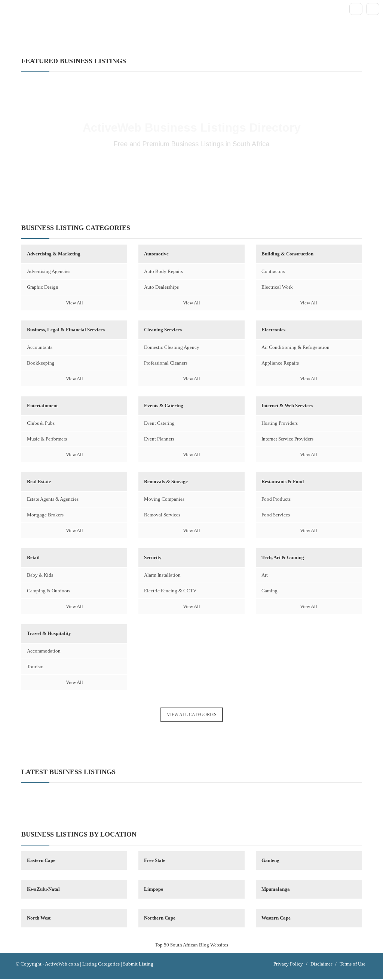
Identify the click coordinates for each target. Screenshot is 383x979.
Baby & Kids (40, 575)
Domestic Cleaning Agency (171, 347)
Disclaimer (321, 964)
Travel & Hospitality (49, 633)
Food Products (276, 499)
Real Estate (39, 481)
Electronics (273, 329)
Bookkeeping (41, 363)
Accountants (39, 347)
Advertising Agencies (48, 271)
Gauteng (270, 860)
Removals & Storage (166, 481)
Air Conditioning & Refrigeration (295, 347)
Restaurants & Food (282, 481)
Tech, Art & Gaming (282, 557)
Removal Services (162, 515)
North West (38, 918)
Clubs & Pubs (41, 423)
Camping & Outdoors (48, 590)
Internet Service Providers (287, 439)
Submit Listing (138, 964)
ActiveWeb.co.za (62, 964)
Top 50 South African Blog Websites (191, 945)
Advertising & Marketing (53, 254)
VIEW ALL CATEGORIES (192, 714)
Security (153, 557)
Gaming (269, 590)
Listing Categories (101, 964)
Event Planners (159, 439)
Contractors (273, 271)
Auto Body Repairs (163, 271)
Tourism (35, 666)
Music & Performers (47, 439)
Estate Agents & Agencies (53, 499)
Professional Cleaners (165, 363)
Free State (154, 860)
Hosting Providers (279, 423)
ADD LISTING (191, 169)
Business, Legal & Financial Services (66, 329)
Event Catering (159, 423)
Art (264, 575)
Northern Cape (159, 918)
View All (74, 303)
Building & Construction (287, 254)
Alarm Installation (162, 575)
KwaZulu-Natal (43, 889)
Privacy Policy (288, 964)
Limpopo (153, 889)
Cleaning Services (163, 329)
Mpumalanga (275, 889)
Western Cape (276, 918)
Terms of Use (352, 964)
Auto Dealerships (161, 287)
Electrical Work (277, 287)
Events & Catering (163, 405)
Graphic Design (42, 287)
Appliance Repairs (280, 363)
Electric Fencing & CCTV (170, 590)
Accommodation (44, 651)
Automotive (156, 254)
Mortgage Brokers (45, 515)
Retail (33, 557)
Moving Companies (164, 499)
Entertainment (42, 405)
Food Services (275, 515)
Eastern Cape (41, 860)
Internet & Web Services (287, 405)
